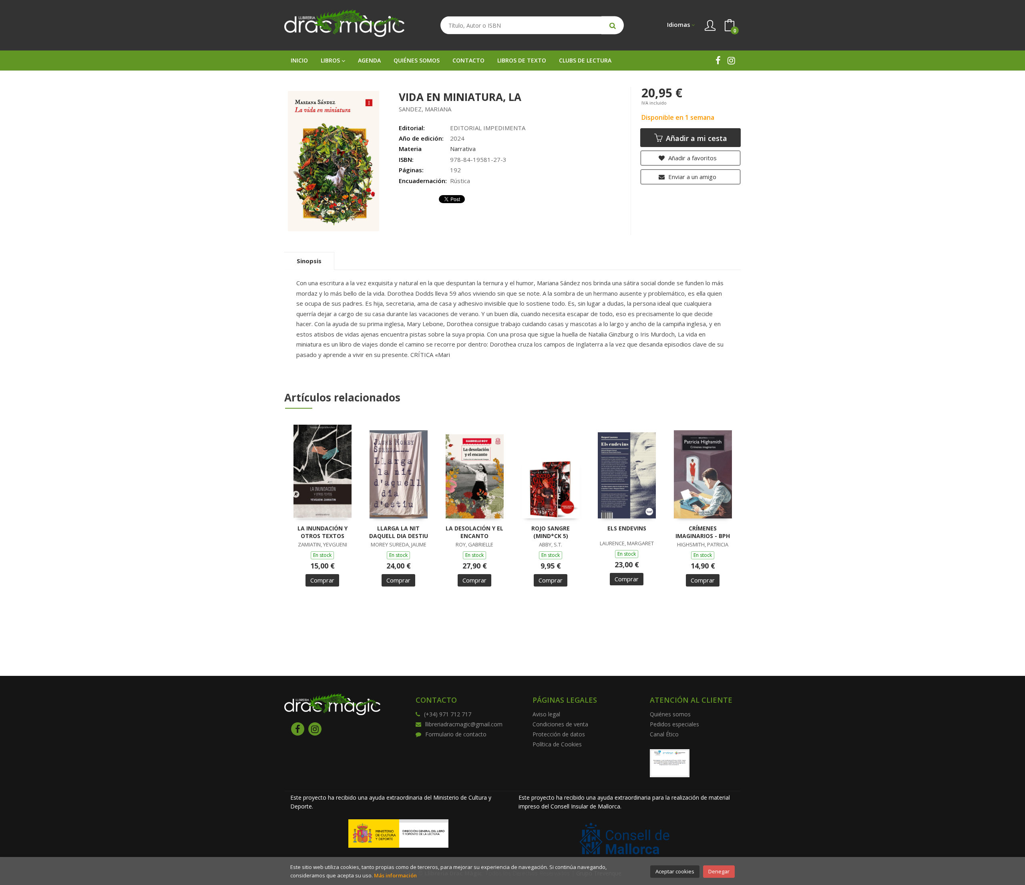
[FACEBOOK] (718, 60)
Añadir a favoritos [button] (692, 158)
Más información (395, 875)
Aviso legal (546, 714)
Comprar (322, 580)
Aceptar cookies (674, 871)
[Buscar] (612, 25)
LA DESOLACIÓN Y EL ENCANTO (474, 532)
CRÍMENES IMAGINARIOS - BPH (702, 532)
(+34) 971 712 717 (447, 714)
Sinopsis (309, 261)
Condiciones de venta (560, 724)
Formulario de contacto (455, 734)
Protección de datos (559, 734)
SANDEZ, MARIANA (425, 109)
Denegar (719, 871)
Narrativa (463, 149)
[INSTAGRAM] (731, 60)
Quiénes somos (670, 714)
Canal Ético (664, 734)
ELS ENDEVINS (626, 528)
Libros (331, 60)
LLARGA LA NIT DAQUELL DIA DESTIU (398, 532)
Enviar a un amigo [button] (691, 177)
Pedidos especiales (674, 724)
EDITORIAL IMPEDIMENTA (487, 128)
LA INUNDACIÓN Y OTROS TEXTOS (322, 532)
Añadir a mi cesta (695, 138)
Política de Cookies (557, 744)
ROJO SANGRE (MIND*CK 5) (550, 532)
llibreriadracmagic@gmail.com (463, 724)
